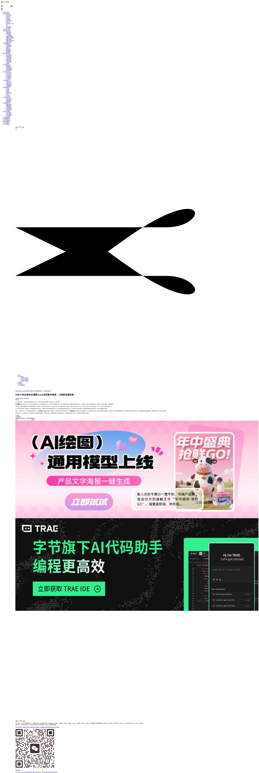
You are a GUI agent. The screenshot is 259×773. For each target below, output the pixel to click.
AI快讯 (19, 391)
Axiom (54, 401)
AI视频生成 (43, 727)
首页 (19, 375)
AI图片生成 (32, 727)
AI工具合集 (21, 376)
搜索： (17, 419)
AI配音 (24, 727)
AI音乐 (27, 727)
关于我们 (20, 383)
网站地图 (48, 727)
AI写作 (17, 727)
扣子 (111, 723)
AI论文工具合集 (24, 379)
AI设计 (20, 727)
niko (28, 398)
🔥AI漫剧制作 (21, 385)
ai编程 (38, 410)
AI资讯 (19, 382)
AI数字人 (37, 727)
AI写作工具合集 (24, 378)
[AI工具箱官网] (22, 128)
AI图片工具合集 (24, 380)
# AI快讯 (17, 415)
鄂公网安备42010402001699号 (50, 772)
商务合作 (52, 727)
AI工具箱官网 (26, 772)
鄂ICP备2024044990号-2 (35, 772)
